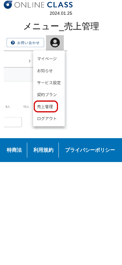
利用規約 (43, 150)
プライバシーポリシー (90, 150)
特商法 (14, 150)
